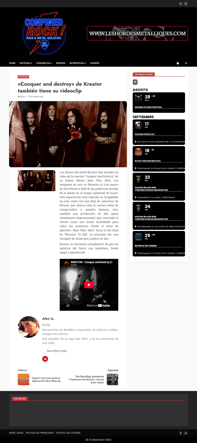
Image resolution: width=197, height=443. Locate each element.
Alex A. (23, 97)
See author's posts (57, 351)
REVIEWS (60, 63)
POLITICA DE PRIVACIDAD (40, 433)
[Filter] (135, 82)
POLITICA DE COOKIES (68, 433)
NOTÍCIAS (25, 63)
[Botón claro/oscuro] (179, 63)
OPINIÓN (94, 63)
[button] (186, 63)
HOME (12, 63)
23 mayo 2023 (37, 97)
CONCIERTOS (43, 63)
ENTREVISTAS (77, 63)
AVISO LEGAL (16, 433)
